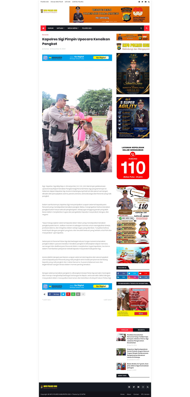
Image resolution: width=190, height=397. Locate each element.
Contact (136, 394)
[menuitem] (43, 28)
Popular (124, 330)
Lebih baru (47, 300)
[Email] (78, 294)
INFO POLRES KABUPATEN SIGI (60, 394)
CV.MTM (82, 394)
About (129, 394)
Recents (141, 330)
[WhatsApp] (73, 294)
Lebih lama (107, 300)
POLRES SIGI (45, 2)
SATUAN (67, 2)
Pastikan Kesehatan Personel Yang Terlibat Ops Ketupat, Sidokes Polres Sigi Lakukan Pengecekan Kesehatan (137, 339)
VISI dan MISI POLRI (57, 2)
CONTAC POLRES (77, 2)
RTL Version (145, 394)
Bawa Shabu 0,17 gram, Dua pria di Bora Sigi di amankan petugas (138, 366)
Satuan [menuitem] (60, 28)
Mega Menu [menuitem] (72, 28)
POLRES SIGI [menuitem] (87, 28)
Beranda (45, 35)
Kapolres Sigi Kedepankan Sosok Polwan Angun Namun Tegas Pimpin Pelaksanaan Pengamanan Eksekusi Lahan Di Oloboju (138, 353)
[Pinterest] (68, 294)
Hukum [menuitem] (50, 28)
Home (122, 394)
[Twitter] (63, 294)
